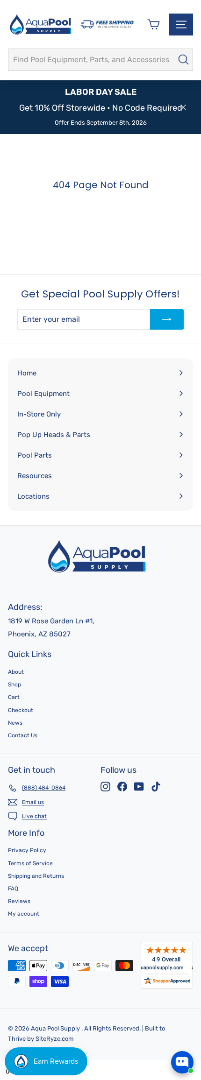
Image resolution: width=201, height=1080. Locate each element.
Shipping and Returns (36, 876)
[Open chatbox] (182, 1062)
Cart (14, 697)
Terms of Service (30, 863)
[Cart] (154, 24)
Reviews (19, 901)
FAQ (13, 888)
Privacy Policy (27, 850)
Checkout (20, 710)
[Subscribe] (167, 319)
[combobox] (100, 60)
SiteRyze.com (55, 1038)
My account (23, 914)
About (16, 672)
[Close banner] (183, 107)
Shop (14, 684)
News (15, 723)
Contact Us (22, 735)
